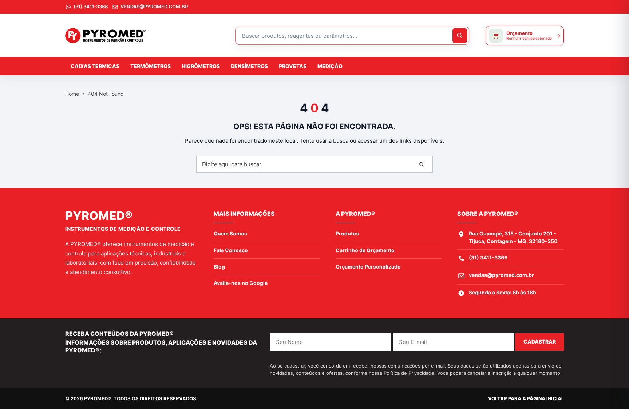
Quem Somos (230, 233)
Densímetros (249, 66)
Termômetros (150, 66)
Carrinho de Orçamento (365, 250)
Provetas (292, 66)
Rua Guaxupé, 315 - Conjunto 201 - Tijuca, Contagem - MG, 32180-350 (513, 237)
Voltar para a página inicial (526, 398)
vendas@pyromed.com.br (501, 275)
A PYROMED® (355, 213)
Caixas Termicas (95, 66)
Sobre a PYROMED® (487, 213)
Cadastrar (539, 341)
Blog (219, 266)
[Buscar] (421, 164)
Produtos (347, 233)
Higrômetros (201, 66)
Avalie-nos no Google (241, 283)
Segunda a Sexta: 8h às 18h (502, 292)
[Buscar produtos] (459, 35)
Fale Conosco (231, 250)
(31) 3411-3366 (488, 257)
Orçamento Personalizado (368, 266)
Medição (330, 66)
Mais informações (244, 213)
